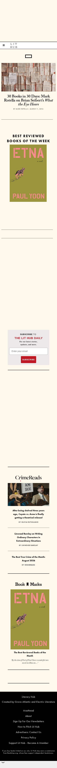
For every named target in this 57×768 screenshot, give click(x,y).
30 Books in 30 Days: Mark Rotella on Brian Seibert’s (28, 101)
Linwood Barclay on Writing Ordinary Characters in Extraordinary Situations (28, 537)
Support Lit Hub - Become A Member (28, 743)
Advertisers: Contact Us (28, 732)
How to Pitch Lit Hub (28, 726)
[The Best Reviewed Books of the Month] (30, 619)
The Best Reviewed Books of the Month (30, 654)
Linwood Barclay (30, 545)
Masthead (28, 710)
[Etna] (28, 173)
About (28, 716)
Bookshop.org (12, 753)
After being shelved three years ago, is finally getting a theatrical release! (28, 514)
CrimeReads (30, 565)
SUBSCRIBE (28, 359)
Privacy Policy (28, 737)
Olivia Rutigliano (29, 522)
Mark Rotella (22, 109)
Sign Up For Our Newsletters (28, 721)
